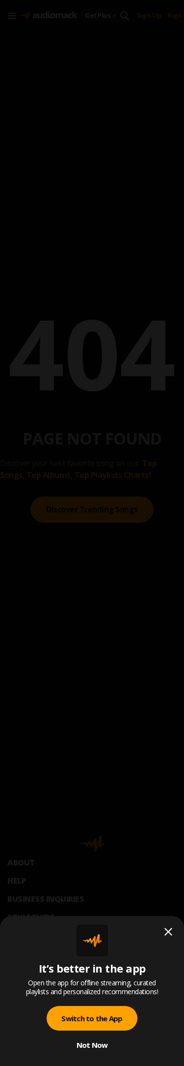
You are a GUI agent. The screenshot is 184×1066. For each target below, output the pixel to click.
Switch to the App (91, 1018)
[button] (92, 533)
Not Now (92, 1045)
